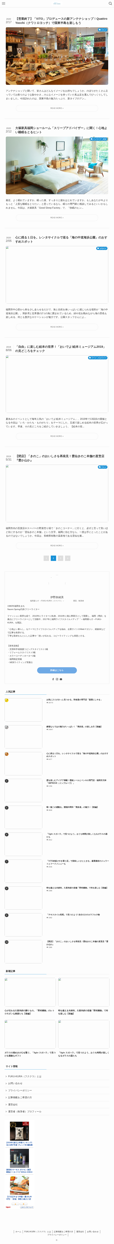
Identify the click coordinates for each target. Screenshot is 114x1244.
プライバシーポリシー (20, 1090)
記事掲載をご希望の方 (20, 1097)
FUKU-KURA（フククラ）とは (24, 1076)
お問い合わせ (15, 1083)
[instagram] (57, 679)
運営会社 (13, 1104)
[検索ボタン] (110, 3)
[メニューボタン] (3, 3)
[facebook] (53, 679)
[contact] (60, 679)
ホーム (18, 1232)
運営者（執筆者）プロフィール (24, 1111)
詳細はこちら (57, 670)
